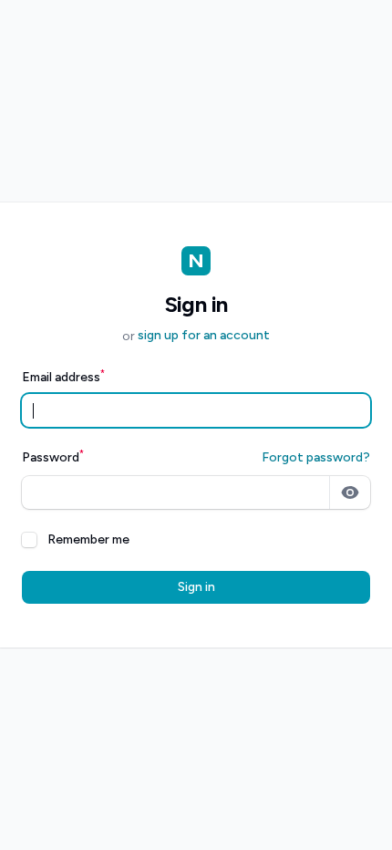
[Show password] (350, 492)
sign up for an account (204, 335)
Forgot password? (316, 457)
